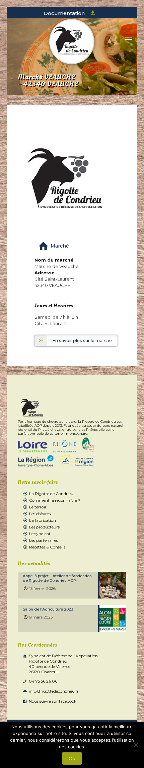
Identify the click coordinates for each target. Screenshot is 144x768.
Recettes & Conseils (47, 546)
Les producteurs (44, 526)
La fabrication (42, 520)
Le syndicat (40, 533)
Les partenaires (43, 540)
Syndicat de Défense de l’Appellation (63, 663)
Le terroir (38, 506)
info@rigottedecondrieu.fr (53, 691)
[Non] (135, 745)
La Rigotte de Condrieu (51, 493)
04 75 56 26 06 (42, 681)
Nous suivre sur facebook (52, 701)
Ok (72, 758)
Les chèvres (40, 513)
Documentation (65, 13)
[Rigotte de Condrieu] (72, 41)
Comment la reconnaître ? (54, 500)
